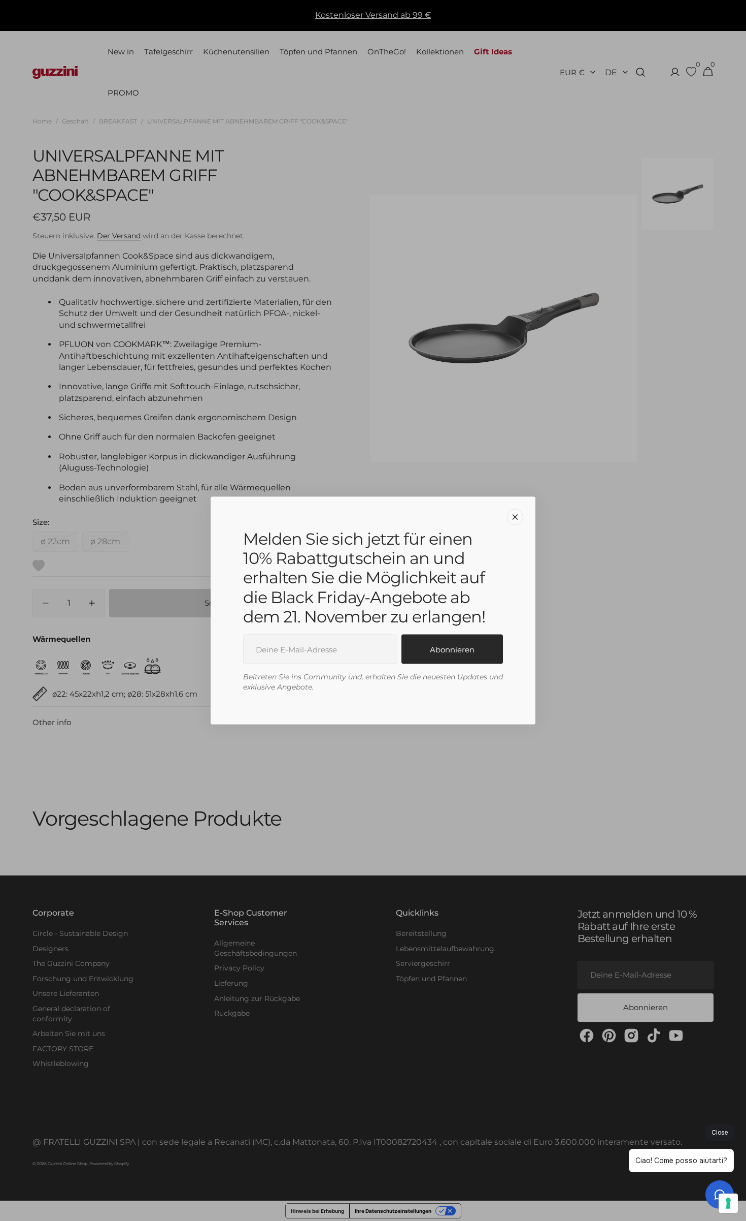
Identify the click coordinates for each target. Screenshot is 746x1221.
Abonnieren (452, 649)
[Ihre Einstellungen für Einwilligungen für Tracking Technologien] (728, 1203)
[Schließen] (515, 517)
